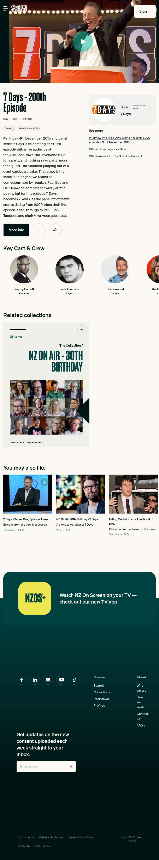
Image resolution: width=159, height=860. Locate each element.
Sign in (145, 11)
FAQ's (141, 725)
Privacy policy (25, 837)
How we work (140, 702)
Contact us (142, 716)
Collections (102, 692)
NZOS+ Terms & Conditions (34, 846)
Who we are (141, 688)
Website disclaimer (51, 837)
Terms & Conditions (80, 837)
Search (99, 685)
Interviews (101, 698)
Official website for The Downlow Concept (115, 156)
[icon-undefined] (39, 230)
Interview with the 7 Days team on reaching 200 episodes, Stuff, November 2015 (119, 140)
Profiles (99, 705)
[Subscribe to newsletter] (71, 766)
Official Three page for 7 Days (107, 149)
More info (16, 230)
